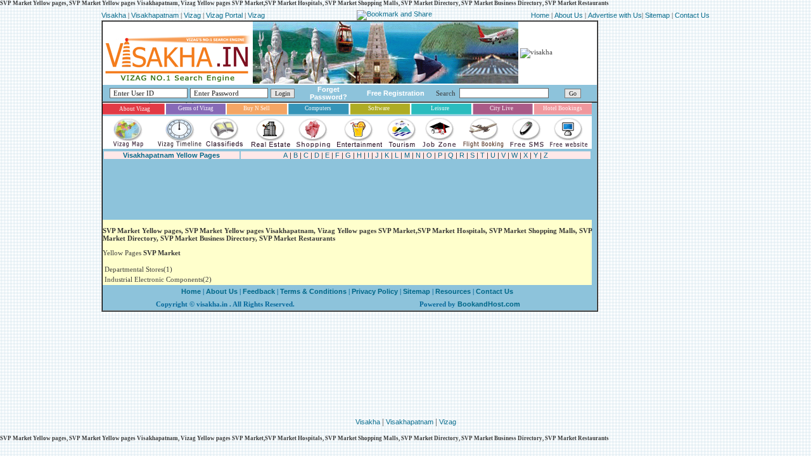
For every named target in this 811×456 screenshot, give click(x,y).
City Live (501, 108)
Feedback (259, 291)
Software (379, 108)
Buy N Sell (256, 108)
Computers (318, 108)
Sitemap (658, 15)
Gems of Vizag (196, 108)
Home (541, 15)
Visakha (113, 15)
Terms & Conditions (313, 291)
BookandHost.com (488, 304)
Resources (453, 291)
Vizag (193, 15)
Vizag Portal (224, 15)
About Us (568, 15)
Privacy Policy (374, 291)
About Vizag (134, 109)
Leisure (440, 108)
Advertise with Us (615, 15)
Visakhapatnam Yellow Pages (171, 155)
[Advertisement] (333, 190)
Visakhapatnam (155, 15)
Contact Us (692, 15)
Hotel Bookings (562, 108)
